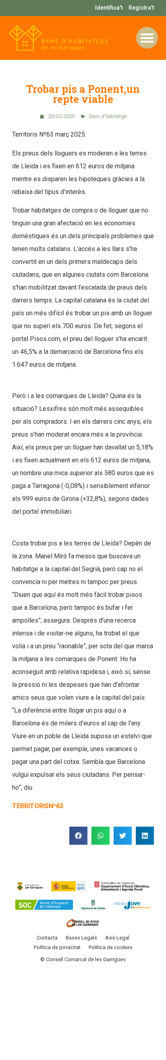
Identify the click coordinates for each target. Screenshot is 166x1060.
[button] (147, 38)
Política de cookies (111, 947)
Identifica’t (108, 7)
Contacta (47, 938)
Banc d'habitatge (108, 116)
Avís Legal (117, 938)
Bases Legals (81, 938)
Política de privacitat (57, 947)
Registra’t (141, 7)
